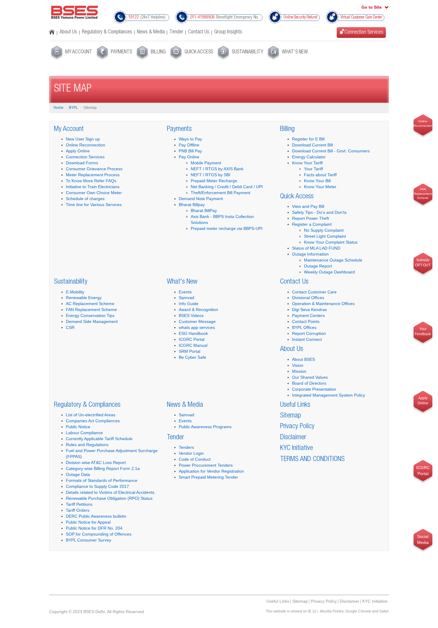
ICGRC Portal (191, 339)
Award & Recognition (198, 309)
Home (58, 108)
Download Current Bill (312, 145)
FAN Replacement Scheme (91, 309)
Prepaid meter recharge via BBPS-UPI (227, 228)
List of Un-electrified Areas (90, 414)
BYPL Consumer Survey (88, 540)
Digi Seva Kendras (309, 309)
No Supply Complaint (324, 230)
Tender (176, 32)
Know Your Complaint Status (331, 242)
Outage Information (310, 254)
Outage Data (78, 474)
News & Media (151, 32)
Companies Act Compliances (93, 420)
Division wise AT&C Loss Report (96, 462)
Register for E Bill (308, 139)
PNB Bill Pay (190, 151)
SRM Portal (189, 351)
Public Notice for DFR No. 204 (94, 528)
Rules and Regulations (87, 444)
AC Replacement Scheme (90, 303)
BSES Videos (191, 315)
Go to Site (371, 7)
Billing (287, 129)
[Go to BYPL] (74, 12)
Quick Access (296, 196)
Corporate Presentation (314, 389)
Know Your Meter (320, 186)
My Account (69, 129)
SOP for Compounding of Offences (98, 534)
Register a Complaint (312, 224)
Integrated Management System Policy (328, 395)
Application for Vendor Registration (211, 471)
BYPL (73, 108)
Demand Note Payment (201, 198)
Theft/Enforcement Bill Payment (220, 192)
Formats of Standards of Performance (101, 480)
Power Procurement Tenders (206, 465)
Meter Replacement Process (92, 174)
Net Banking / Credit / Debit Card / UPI (227, 186)
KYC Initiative (296, 448)
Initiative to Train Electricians (92, 186)
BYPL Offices (304, 327)
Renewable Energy (84, 297)
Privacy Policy (297, 426)
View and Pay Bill (308, 206)
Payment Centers (308, 315)
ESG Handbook (193, 333)
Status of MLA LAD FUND (316, 248)
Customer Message (197, 321)
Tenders (186, 447)
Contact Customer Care (314, 292)
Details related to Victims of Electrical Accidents (110, 492)
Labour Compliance (84, 432)
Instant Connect (307, 339)
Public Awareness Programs (205, 426)
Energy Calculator (309, 156)
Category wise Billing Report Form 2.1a (103, 468)
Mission (299, 371)
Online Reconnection (85, 145)
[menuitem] (70, 53)
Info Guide (188, 303)
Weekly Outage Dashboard (329, 272)
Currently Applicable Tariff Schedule (99, 438)
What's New (182, 282)
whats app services (197, 327)
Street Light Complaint (325, 236)
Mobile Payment (206, 162)
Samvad (186, 297)
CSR (70, 327)
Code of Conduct (195, 459)
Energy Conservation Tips (90, 315)
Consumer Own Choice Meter (94, 192)
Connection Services (85, 156)
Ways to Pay (190, 139)
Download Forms (82, 162)
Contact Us (198, 32)
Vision (297, 365)
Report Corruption (309, 333)
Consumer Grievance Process (94, 168)
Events (185, 292)
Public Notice (78, 426)
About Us (68, 32)
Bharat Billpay (192, 204)
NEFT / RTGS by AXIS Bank (217, 168)
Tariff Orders (77, 510)
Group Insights (228, 32)
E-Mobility (75, 292)
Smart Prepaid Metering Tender (208, 477)
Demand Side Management (92, 321)
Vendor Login (191, 453)
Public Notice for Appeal (88, 522)
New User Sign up (83, 139)
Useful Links (295, 405)
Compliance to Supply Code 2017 (97, 486)
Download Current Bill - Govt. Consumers (331, 151)
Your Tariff (313, 168)
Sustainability (70, 282)
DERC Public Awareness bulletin (96, 516)
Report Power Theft (310, 218)
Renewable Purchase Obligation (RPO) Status (109, 498)
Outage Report (318, 266)
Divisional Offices (308, 297)
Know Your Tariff (307, 162)
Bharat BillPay (204, 210)
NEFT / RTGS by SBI (210, 174)
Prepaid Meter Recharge (214, 180)
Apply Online (78, 151)
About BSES (303, 359)
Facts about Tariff (320, 174)
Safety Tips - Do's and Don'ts (319, 212)
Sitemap (290, 416)
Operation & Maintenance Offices (323, 303)
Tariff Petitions (79, 504)
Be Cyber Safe (192, 357)
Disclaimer (293, 437)
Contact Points (305, 321)
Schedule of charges (85, 198)
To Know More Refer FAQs (91, 180)
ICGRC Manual (193, 345)
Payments (179, 129)
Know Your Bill (317, 180)
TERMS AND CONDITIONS (312, 459)
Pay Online (189, 156)
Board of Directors (309, 383)
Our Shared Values (310, 377)
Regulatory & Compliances (107, 32)
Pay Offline (189, 145)
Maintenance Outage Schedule (333, 260)
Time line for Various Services (94, 204)
